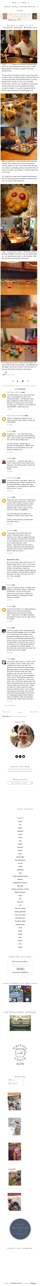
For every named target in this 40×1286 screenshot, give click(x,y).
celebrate (20, 831)
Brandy (9, 606)
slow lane (20, 902)
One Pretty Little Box (14, 392)
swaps (20, 895)
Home (14, 2)
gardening (20, 870)
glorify (20, 934)
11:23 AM (10, 452)
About (24, 2)
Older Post (6, 712)
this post (9, 64)
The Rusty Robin (20, 921)
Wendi (9, 585)
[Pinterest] (16, 756)
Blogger (33, 1283)
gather (20, 844)
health (20, 931)
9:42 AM (9, 653)
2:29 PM (9, 491)
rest (20, 899)
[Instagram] (20, 756)
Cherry (9, 497)
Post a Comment (10, 705)
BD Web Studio (16, 1283)
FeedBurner (24, 972)
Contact (20, 10)
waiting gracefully (20, 911)
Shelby (9, 458)
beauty (20, 828)
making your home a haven (20, 889)
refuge (20, 947)
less (20, 944)
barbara (9, 431)
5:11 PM (9, 553)
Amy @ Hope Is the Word (15, 415)
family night (20, 857)
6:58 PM (9, 600)
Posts (12, 1080)
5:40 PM (9, 579)
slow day (20, 847)
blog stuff (20, 886)
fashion (20, 940)
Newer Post (34, 712)
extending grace (20, 918)
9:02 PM (9, 621)
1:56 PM (9, 471)
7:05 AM (9, 409)
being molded (11, 478)
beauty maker (20, 924)
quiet (20, 873)
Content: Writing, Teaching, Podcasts (20, 6)
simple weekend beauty (20, 876)
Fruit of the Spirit (20, 915)
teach (20, 854)
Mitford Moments (20, 892)
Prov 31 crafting (20, 908)
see (20, 905)
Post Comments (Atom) (18, 716)
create (20, 834)
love (12, 374)
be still (20, 863)
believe (20, 850)
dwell (8, 374)
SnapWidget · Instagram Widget (25, 809)
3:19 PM (9, 524)
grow (20, 937)
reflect (20, 837)
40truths (20, 879)
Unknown (10, 530)
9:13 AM (9, 425)
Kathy (9, 659)
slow (20, 841)
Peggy (9, 628)
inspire (20, 866)
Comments (14, 1083)
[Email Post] (6, 372)
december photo (20, 860)
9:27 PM (9, 701)
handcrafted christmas (20, 882)
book (20, 927)
